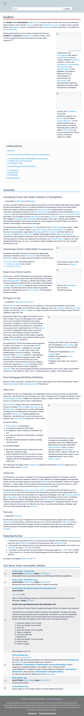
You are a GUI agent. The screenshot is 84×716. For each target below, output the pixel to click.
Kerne (5, 278)
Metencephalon (41, 671)
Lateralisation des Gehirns (24, 302)
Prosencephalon (73, 64)
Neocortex (18, 516)
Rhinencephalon (20, 418)
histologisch (7, 357)
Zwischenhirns (19, 285)
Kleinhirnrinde (13, 229)
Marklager (31, 201)
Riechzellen (10, 409)
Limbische (23, 310)
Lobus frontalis (68, 345)
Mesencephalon (62, 66)
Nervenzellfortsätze (25, 234)
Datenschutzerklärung (47, 713)
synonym (19, 355)
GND (23, 558)
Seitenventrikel (36, 216)
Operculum (76, 308)
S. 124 (25, 547)
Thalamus (6, 285)
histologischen (34, 465)
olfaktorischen (17, 414)
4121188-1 (30, 558)
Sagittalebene (71, 285)
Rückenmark (50, 674)
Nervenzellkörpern (57, 229)
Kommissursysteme (40, 212)
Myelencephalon (57, 671)
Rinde (34, 227)
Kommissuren (30, 255)
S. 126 (64, 550)
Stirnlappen (70, 449)
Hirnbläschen (61, 64)
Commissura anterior (13, 264)
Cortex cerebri (67, 130)
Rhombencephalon (64, 69)
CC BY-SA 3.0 (77, 50)
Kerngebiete (18, 219)
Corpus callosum (64, 120)
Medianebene (8, 258)
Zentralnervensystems (51, 25)
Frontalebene (71, 111)
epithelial (37, 345)
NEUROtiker (28, 573)
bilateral (42, 328)
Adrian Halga (28, 680)
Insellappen (61, 308)
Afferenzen (22, 407)
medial (73, 264)
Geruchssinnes (34, 407)
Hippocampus (29, 490)
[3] (79, 310)
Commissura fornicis (13, 266)
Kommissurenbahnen (72, 495)
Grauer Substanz (42, 229)
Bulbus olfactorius (55, 447)
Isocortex (25, 364)
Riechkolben (10, 404)
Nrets (72, 50)
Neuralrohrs (75, 60)
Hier (29, 703)
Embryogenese (62, 55)
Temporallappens (44, 486)
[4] (54, 501)
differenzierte (7, 522)
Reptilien (43, 481)
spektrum (60, 543)
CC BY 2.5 (30, 600)
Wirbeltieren (64, 57)
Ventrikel (60, 118)
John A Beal (16, 594)
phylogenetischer (13, 384)
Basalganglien (31, 219)
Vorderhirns (16, 27)
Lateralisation (14, 339)
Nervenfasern (8, 234)
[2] (13, 40)
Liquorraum (54, 216)
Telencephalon (70, 669)
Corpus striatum (34, 290)
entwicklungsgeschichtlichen (13, 398)
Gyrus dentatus (40, 490)
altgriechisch (33, 22)
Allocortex (6, 368)
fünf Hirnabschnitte (10, 29)
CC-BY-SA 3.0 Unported (53, 699)
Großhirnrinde (19, 201)
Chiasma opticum (54, 458)
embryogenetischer (30, 384)
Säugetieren (46, 27)
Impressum (32, 713)
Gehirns (29, 25)
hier (21, 703)
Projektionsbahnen (57, 239)
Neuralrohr (19, 662)
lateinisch (29, 35)
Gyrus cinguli (49, 499)
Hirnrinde (18, 350)
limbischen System (10, 492)
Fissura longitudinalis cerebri (69, 214)
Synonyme (11, 547)
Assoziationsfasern (66, 234)
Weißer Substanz (50, 232)
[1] (11, 40)
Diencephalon (62, 80)
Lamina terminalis (44, 209)
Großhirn (23, 543)
